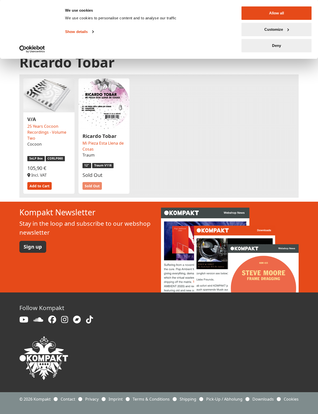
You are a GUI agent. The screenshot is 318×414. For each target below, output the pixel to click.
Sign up (33, 246)
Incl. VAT (38, 175)
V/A (31, 119)
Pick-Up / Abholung (224, 399)
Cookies (291, 399)
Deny (276, 45)
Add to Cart (39, 186)
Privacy (92, 399)
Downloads (263, 399)
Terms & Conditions (151, 399)
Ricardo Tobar (99, 136)
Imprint (116, 399)
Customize (273, 29)
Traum (88, 155)
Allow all (276, 13)
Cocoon (34, 144)
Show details (76, 32)
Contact (68, 399)
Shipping (188, 399)
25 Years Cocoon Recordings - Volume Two (46, 132)
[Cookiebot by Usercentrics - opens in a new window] (32, 49)
